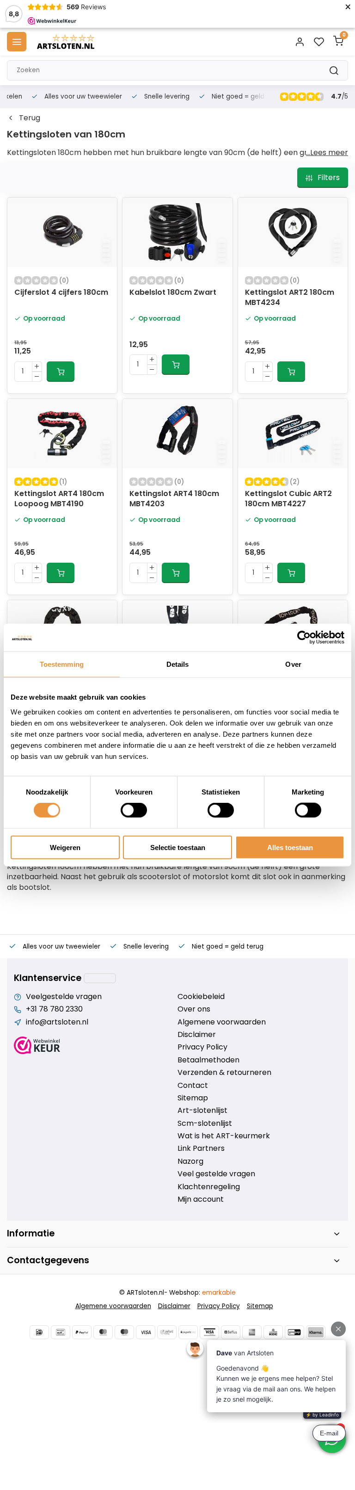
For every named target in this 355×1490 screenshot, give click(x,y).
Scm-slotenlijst (205, 1123)
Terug (29, 118)
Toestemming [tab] (62, 664)
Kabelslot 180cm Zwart (172, 292)
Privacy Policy (202, 1047)
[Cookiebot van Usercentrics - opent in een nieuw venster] (303, 638)
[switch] (134, 810)
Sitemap (193, 1098)
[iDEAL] (39, 1332)
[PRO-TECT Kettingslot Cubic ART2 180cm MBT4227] (293, 433)
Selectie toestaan (177, 847)
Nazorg (190, 1161)
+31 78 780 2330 (54, 1009)
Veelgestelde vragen (64, 997)
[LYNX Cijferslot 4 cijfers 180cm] (62, 232)
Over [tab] (293, 664)
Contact (193, 1085)
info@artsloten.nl (57, 1022)
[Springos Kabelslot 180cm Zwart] (177, 232)
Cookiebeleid (201, 997)
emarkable (219, 1292)
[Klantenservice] (100, 978)
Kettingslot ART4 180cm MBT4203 (174, 499)
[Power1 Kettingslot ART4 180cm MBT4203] (177, 433)
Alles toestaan (290, 847)
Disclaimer (197, 1035)
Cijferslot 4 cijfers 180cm (61, 292)
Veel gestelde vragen (216, 1174)
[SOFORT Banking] (167, 1332)
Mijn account (201, 1199)
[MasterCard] (103, 1332)
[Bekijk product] (60, 371)
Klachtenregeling (209, 1187)
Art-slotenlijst (202, 1110)
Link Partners (201, 1148)
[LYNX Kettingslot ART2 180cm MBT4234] (293, 232)
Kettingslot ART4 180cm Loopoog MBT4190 (59, 499)
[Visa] (145, 1332)
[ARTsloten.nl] (65, 42)
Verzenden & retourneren (224, 1073)
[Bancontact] (60, 1332)
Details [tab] (177, 664)
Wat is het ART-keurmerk (224, 1136)
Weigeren (65, 847)
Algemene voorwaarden (222, 1022)
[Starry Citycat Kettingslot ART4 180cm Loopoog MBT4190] (62, 433)
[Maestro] (124, 1332)
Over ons (194, 1009)
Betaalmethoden (208, 1060)
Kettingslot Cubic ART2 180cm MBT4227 (288, 499)
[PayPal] (82, 1332)
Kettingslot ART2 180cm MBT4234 (289, 297)
